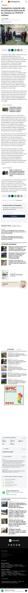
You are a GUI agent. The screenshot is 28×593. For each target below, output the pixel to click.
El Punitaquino (18, 573)
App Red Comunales (14, 582)
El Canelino (10, 574)
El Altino (16, 566)
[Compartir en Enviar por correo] (18, 50)
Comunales (4, 226)
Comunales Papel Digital (6, 581)
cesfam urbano (16, 225)
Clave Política (14, 581)
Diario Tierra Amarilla (10, 566)
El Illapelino (15, 574)
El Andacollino (9, 572)
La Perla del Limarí (10, 573)
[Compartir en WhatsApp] (15, 50)
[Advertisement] (14, 302)
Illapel (10, 226)
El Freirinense (9, 567)
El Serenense (8, 571)
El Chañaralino (10, 564)
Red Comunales (5, 18)
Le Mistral (20, 581)
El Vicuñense (21, 571)
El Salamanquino (21, 574)
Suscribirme (14, 216)
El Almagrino (3, 564)
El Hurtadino (15, 572)
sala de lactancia (17, 226)
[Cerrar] (26, 591)
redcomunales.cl (4, 553)
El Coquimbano (15, 571)
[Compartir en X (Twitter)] (12, 50)
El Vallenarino (21, 566)
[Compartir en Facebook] (9, 50)
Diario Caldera (16, 564)
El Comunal (3, 571)
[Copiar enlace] (21, 50)
